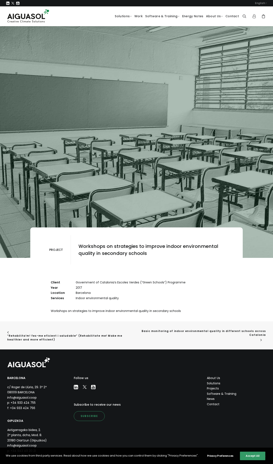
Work (138, 16)
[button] (7, 3)
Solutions (122, 16)
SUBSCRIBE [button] (89, 416)
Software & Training (161, 16)
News (211, 399)
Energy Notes (192, 16)
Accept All (253, 456)
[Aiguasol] (28, 15)
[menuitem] (261, 3)
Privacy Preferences (220, 456)
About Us (213, 16)
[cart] (263, 16)
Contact (232, 16)
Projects (213, 388)
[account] (255, 16)
